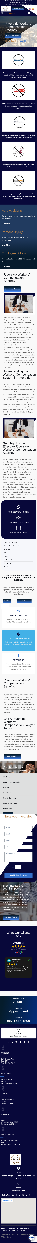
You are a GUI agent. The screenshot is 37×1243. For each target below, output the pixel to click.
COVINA (4, 1094)
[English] (30, 9)
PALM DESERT (6, 1073)
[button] (29, 13)
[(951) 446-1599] (2, 13)
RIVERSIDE (5, 1053)
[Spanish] (33, 9)
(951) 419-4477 (27, 0)
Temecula (20, 0)
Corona (22, 4)
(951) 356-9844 (28, 4)
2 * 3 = (9, 867)
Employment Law (14, 253)
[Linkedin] (20, 1042)
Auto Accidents (12, 210)
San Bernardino (14, 2)
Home (7, 41)
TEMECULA (5, 1114)
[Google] (12, 1042)
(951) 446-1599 (13, 0)
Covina (7, 0)
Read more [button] (10, 975)
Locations (14, 41)
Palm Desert (8, 4)
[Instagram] (28, 1042)
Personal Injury (12, 232)
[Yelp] (24, 1042)
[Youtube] (16, 1042)
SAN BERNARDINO (8, 1135)
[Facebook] (8, 1042)
